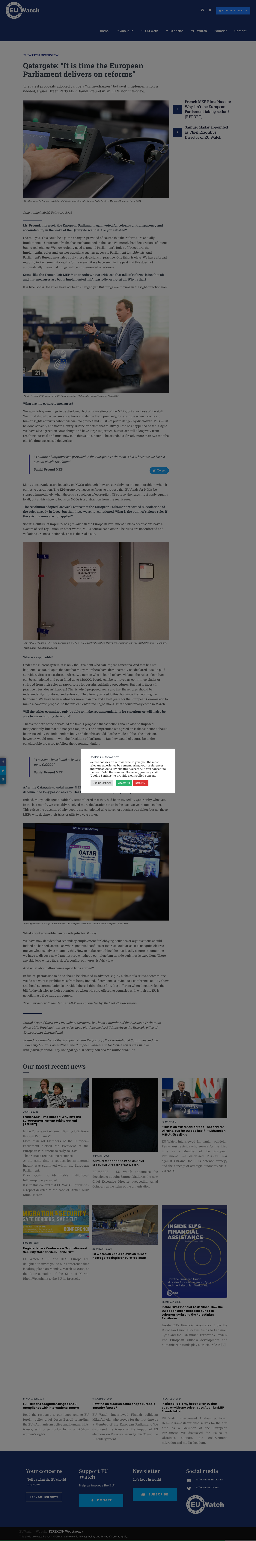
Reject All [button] (140, 783)
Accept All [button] (124, 783)
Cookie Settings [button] (102, 783)
